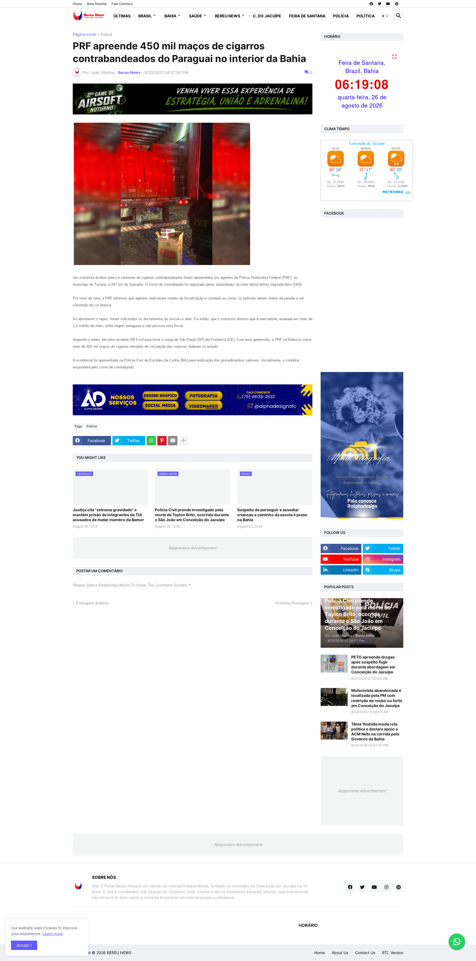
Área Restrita (97, 4)
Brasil (145, 16)
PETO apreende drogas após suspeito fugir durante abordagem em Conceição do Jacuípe (373, 664)
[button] (385, 16)
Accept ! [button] (24, 945)
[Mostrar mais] (183, 440)
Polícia (341, 16)
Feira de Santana (307, 16)
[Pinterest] (162, 440)
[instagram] (386, 887)
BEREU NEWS (119, 952)
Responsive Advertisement (193, 547)
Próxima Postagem (292, 603)
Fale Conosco (122, 4)
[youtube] (388, 4)
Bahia (170, 16)
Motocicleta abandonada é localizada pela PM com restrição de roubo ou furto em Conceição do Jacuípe (376, 698)
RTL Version (392, 952)
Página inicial (84, 35)
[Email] (172, 440)
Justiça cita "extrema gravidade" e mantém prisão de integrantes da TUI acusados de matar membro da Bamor (108, 514)
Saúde (195, 16)
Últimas (122, 16)
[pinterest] (396, 4)
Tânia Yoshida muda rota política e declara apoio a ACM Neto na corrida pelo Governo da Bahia (375, 732)
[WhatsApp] (151, 440)
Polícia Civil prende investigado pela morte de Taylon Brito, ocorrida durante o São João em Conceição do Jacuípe (192, 514)
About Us (340, 952)
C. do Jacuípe (267, 16)
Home (77, 4)
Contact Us (365, 952)
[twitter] (379, 4)
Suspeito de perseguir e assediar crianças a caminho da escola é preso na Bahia (272, 514)
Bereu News (227, 16)
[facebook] (371, 4)
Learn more (52, 933)
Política (365, 16)
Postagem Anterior (92, 603)
